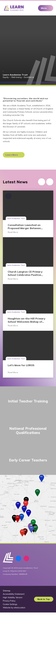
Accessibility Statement (14, 594)
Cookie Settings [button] (10, 604)
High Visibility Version (13, 597)
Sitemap (6, 590)
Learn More (11, 155)
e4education (19, 607)
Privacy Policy (9, 600)
